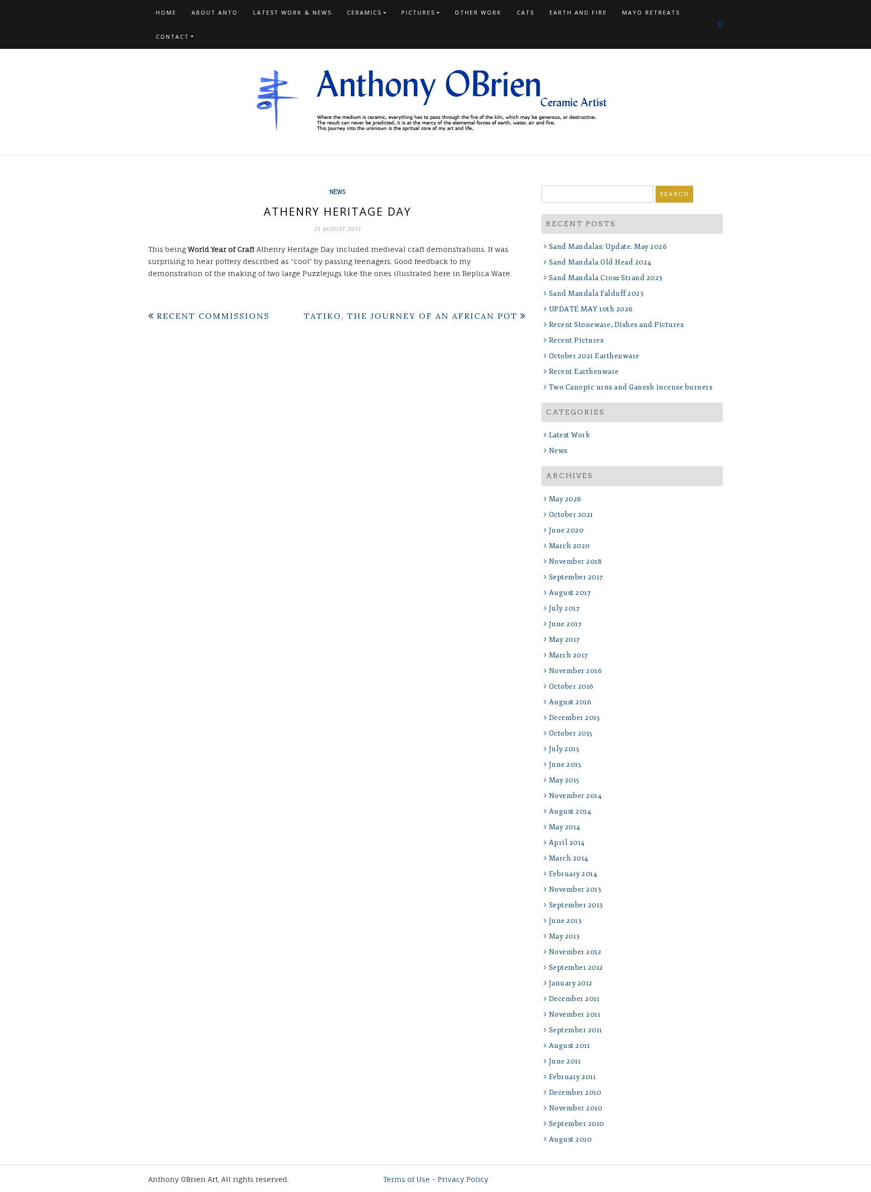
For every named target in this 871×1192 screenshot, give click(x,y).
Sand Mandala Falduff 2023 (596, 293)
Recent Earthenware (584, 371)
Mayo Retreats (651, 12)
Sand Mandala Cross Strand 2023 (606, 278)
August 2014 (570, 811)
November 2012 (575, 952)
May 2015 (564, 780)
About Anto (215, 12)
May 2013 (564, 936)
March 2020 (569, 546)
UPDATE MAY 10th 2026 (591, 309)
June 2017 (565, 624)
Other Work (478, 12)
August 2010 (570, 1139)
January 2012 (571, 983)
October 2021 (571, 514)
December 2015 (574, 717)
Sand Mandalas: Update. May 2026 (608, 246)
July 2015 (564, 749)
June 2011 (565, 1061)
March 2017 (568, 655)
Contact (172, 36)
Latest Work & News (292, 12)
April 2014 (567, 842)
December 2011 (574, 999)
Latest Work (569, 435)
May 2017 (564, 639)
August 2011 (569, 1045)
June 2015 (565, 764)
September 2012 (576, 967)
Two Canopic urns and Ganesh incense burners (630, 387)
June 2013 (565, 920)
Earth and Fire (578, 12)
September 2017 (576, 577)
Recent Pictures (576, 340)
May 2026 (565, 499)
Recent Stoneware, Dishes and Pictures (616, 324)
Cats (525, 12)
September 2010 (576, 1123)
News (337, 191)
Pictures (418, 12)
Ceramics (364, 12)
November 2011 (574, 1014)
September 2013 (576, 905)
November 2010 (575, 1108)
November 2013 (575, 889)
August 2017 (570, 592)
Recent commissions (213, 316)
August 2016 (570, 702)
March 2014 (569, 858)
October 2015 (571, 733)
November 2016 (575, 671)
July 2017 (564, 608)
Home (166, 12)
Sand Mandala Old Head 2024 (600, 262)
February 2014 (573, 874)
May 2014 (565, 827)
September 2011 (575, 1030)
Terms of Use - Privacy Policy (435, 1179)
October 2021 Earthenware (594, 356)
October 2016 (571, 686)
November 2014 (575, 795)
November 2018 (575, 561)
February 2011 (572, 1077)
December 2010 (575, 1092)
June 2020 (566, 530)
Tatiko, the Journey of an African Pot (411, 316)
